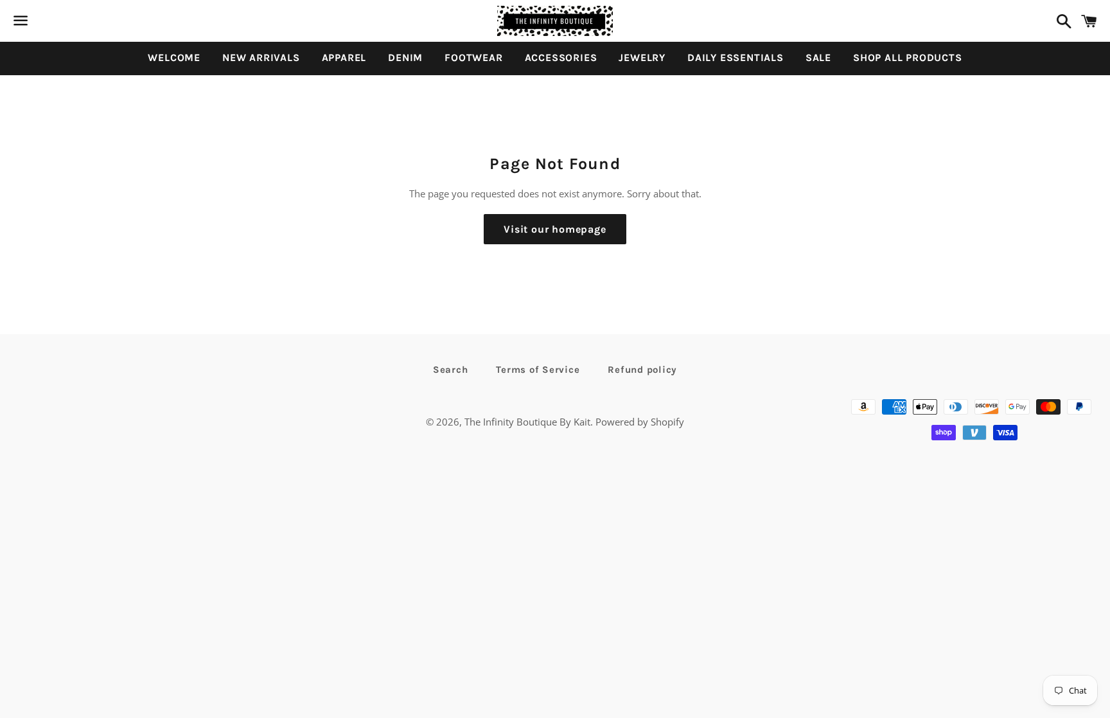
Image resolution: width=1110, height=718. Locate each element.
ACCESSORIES (561, 57)
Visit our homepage (555, 229)
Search (450, 369)
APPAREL (344, 57)
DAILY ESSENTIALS (735, 57)
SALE (818, 57)
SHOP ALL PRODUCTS (907, 57)
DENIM (405, 57)
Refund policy (642, 369)
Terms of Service (537, 369)
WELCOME (174, 57)
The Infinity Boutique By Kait (527, 421)
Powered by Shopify (639, 421)
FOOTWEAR (473, 57)
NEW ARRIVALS (261, 57)
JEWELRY (642, 57)
